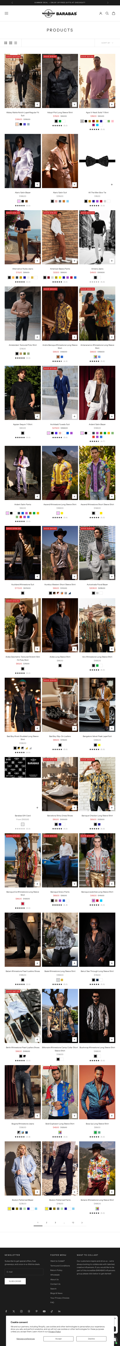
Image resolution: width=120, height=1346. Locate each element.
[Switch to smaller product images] (10, 43)
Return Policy (56, 1270)
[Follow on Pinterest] (36, 1311)
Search (53, 1288)
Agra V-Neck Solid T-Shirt (97, 112)
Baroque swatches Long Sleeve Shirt (97, 892)
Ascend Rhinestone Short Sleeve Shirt (97, 504)
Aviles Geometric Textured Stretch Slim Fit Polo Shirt (23, 658)
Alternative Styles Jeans (22, 269)
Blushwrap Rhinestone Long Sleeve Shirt (97, 1047)
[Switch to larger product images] (5, 43)
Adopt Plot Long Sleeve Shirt (60, 112)
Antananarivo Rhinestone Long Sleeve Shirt (97, 346)
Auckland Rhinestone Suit (22, 584)
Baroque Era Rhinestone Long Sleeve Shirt (22, 893)
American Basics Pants (60, 269)
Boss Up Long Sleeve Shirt (97, 1123)
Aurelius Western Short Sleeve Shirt (60, 584)
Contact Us (55, 1284)
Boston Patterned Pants (60, 1200)
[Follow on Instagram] (21, 1311)
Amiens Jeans (97, 269)
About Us (54, 1279)
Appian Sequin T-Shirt (22, 424)
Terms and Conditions (60, 1265)
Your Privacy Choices (59, 1298)
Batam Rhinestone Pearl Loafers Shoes (23, 971)
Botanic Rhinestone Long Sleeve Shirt (97, 1200)
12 (73, 1222)
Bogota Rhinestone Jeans (23, 1123)
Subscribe (15, 1281)
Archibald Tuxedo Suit (60, 424)
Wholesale (55, 1275)
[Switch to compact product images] (15, 43)
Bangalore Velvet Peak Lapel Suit (97, 736)
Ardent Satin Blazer (97, 424)
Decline (91, 1339)
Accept (58, 1339)
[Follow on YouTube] (44, 1311)
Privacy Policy (54, 1331)
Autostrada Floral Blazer (97, 584)
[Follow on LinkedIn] (59, 1311)
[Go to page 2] (82, 1222)
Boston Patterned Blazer (22, 1200)
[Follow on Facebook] (6, 1311)
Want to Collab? (57, 1261)
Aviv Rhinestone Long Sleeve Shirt (97, 657)
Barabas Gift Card (23, 815)
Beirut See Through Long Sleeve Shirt (97, 971)
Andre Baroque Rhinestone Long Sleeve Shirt (59, 346)
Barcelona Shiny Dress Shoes (60, 815)
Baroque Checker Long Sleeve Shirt (97, 815)
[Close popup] (115, 1318)
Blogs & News (56, 1293)
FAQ (52, 1302)
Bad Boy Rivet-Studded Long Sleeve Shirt (22, 737)
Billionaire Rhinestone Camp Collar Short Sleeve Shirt (60, 1049)
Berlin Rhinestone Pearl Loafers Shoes (22, 1047)
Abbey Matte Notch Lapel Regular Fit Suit (22, 114)
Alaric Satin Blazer (23, 192)
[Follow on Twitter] (13, 1311)
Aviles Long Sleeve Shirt (60, 657)
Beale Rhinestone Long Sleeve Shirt (60, 971)
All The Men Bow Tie (97, 192)
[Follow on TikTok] (51, 1311)
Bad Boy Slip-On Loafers (60, 736)
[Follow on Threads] (29, 1311)
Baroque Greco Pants (59, 892)
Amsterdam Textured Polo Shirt (23, 345)
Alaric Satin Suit (60, 192)
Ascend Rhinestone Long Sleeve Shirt (59, 504)
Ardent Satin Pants (22, 504)
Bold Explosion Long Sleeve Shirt (60, 1123)
